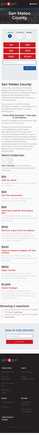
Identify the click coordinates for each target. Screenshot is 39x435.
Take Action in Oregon (8, 418)
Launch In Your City (8, 384)
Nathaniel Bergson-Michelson (17, 310)
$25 (28, 45)
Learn (23, 368)
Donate (24, 398)
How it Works (26, 372)
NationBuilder (25, 427)
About (4, 398)
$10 (11, 45)
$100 (27, 50)
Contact (5, 407)
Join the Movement (6, 378)
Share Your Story (6, 391)
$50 (11, 50)
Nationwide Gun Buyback (26, 410)
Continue (30, 68)
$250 (11, 56)
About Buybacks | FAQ (27, 378)
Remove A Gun (8, 372)
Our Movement (8, 402)
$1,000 (27, 56)
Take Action (7, 368)
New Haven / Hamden (26, 403)
